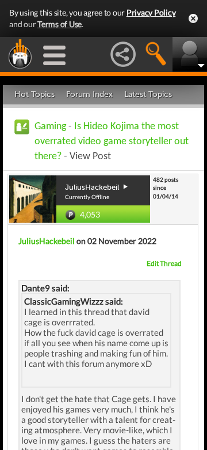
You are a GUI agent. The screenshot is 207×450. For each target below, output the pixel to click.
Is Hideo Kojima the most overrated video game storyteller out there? (111, 141)
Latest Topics (148, 94)
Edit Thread (164, 263)
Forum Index (89, 94)
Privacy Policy (151, 12)
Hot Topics (34, 94)
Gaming (50, 126)
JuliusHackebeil (46, 241)
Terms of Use (59, 24)
